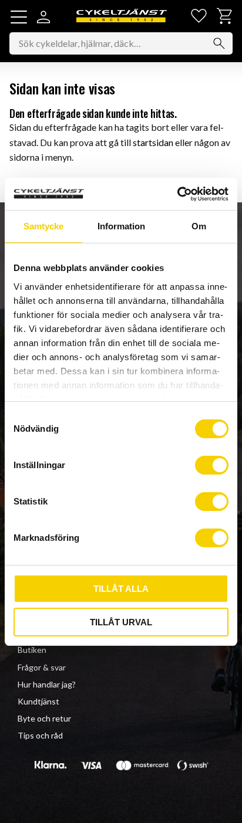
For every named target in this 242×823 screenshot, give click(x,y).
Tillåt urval (121, 622)
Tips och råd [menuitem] (40, 735)
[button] (19, 17)
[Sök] (219, 43)
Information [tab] (121, 226)
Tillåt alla (121, 589)
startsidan (153, 142)
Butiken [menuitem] (32, 650)
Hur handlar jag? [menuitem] (47, 684)
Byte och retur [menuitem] (44, 718)
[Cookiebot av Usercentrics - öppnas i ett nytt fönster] (177, 194)
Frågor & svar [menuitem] (42, 667)
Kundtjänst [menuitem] (38, 701)
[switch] (211, 465)
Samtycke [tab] (43, 226)
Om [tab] (198, 226)
